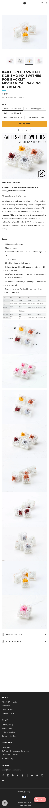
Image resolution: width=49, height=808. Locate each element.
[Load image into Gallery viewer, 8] (20, 61)
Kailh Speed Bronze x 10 (13, 117)
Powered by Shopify (24, 802)
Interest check (8, 713)
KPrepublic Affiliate (10, 755)
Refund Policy (7, 728)
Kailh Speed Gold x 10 (12, 109)
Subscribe (24, 682)
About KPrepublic (9, 702)
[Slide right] (44, 60)
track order (6, 747)
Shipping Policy (8, 732)
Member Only (7, 759)
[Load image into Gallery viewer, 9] (29, 61)
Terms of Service (9, 736)
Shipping (5, 97)
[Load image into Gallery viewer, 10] (39, 61)
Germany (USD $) (23, 792)
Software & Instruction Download (16, 751)
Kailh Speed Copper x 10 (35, 109)
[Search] (46, 3)
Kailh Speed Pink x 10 (35, 117)
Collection (6, 706)
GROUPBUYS (7, 710)
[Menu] (3, 3)
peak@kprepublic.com (11, 770)
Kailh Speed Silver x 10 (12, 113)
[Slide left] (5, 60)
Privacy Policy (7, 725)
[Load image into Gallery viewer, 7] (10, 61)
